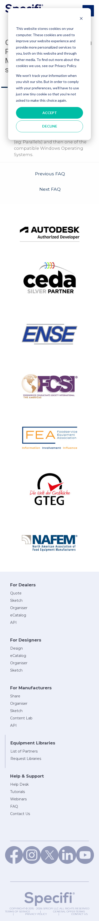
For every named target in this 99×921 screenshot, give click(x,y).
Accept (49, 113)
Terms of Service (17, 911)
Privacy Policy (36, 914)
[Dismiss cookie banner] (81, 19)
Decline (49, 126)
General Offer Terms (69, 911)
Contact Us (79, 914)
